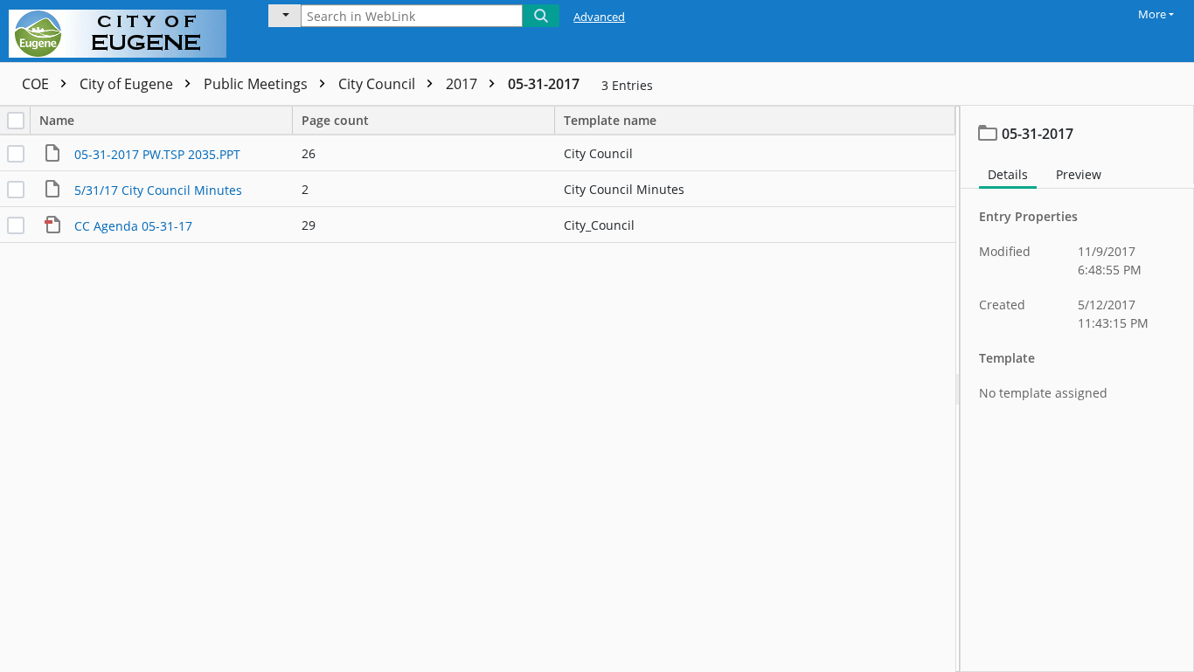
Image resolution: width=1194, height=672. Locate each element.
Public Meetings (257, 84)
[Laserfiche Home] (122, 31)
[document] (1077, 389)
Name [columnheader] (56, 120)
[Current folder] (284, 15)
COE (37, 84)
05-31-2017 (544, 84)
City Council (378, 84)
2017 (463, 84)
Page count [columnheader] (335, 120)
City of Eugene (128, 84)
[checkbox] (15, 120)
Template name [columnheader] (610, 120)
